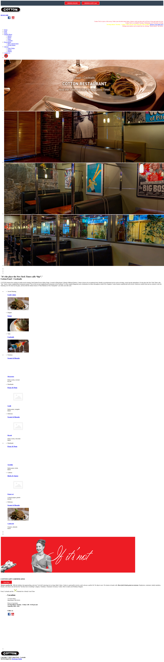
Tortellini (10, 465)
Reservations (7, 42)
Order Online (11, 48)
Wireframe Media (16, 659)
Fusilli (9, 406)
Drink (5, 33)
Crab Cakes (12, 295)
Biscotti (10, 435)
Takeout (6, 46)
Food (5, 31)
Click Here (6, 582)
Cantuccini (11, 523)
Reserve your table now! (156, 24)
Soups (10, 316)
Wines (9, 39)
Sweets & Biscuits (14, 358)
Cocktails (10, 40)
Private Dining (11, 45)
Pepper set (11, 494)
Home (5, 30)
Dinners (10, 51)
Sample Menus (8, 34)
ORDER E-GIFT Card (90, 3)
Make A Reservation (13, 43)
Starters (10, 36)
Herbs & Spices (13, 476)
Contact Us (7, 53)
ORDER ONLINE (72, 3)
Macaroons (11, 376)
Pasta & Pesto (12, 388)
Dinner (9, 37)
